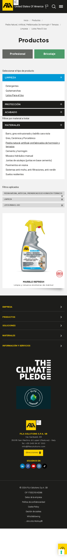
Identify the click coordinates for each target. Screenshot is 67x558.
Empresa (7, 307)
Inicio (26, 20)
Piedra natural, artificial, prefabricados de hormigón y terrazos (32, 25)
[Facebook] (28, 466)
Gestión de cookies (33, 511)
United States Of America (29, 6)
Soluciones (8, 325)
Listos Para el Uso (15, 95)
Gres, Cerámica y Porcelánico (20, 138)
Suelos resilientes (15, 174)
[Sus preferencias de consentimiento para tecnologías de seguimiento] (61, 552)
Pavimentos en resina (17, 165)
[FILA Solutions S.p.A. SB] (10, 5)
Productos (36, 20)
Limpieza (24, 29)
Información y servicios (16, 345)
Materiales (12, 125)
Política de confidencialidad (33, 502)
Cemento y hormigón (16, 151)
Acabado (11, 112)
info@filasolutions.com (33, 446)
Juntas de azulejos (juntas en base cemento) (29, 160)
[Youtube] (33, 466)
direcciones (32, 453)
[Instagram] (39, 466)
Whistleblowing (33, 516)
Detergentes (12, 86)
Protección (12, 104)
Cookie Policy (33, 507)
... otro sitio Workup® (34, 521)
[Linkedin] (22, 466)
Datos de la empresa (33, 497)
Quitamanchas (13, 90)
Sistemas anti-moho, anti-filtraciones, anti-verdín (31, 169)
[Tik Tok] (44, 466)
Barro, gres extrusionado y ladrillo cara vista (28, 133)
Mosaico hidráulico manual (19, 156)
